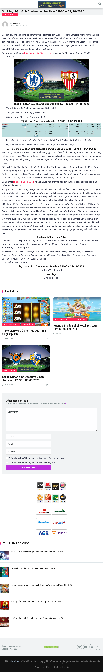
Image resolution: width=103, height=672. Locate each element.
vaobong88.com (14, 661)
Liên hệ (49, 667)
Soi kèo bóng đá (9, 14)
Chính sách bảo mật (61, 667)
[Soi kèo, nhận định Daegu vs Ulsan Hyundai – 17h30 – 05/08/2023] (26, 358)
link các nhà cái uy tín (23, 182)
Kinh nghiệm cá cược (11, 324)
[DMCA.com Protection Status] (51, 647)
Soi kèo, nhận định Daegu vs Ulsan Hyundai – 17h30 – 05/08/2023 (23, 378)
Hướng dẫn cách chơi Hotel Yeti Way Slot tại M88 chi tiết (75, 327)
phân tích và (29, 53)
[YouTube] (85, 647)
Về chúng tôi (39, 667)
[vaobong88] (52, 4)
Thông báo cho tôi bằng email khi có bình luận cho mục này (36, 458)
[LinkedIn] (91, 647)
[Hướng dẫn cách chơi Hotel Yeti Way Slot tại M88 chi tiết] (77, 309)
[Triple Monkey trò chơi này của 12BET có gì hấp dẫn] (26, 311)
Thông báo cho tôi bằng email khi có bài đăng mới (32, 462)
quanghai (16, 23)
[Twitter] (79, 647)
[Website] (98, 647)
